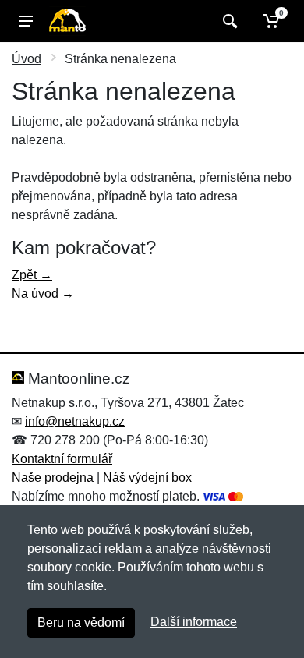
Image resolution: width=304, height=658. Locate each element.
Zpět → (32, 274)
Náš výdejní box (147, 477)
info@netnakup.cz (75, 421)
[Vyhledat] (228, 21)
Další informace (193, 621)
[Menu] (26, 21)
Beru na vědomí (81, 622)
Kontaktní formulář (62, 458)
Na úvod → (43, 293)
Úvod (26, 58)
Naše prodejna (53, 477)
